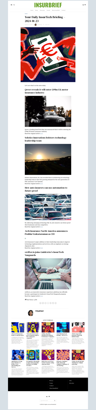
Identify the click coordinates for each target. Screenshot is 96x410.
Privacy (51, 380)
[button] (54, 400)
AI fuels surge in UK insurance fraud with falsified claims (77, 335)
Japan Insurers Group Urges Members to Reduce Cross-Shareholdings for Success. (16, 364)
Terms (51, 383)
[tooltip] (83, 5)
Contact (51, 385)
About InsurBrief (53, 388)
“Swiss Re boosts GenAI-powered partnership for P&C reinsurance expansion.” (32, 336)
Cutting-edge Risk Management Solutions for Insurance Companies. (48, 335)
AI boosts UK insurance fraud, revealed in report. (17, 334)
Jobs (70, 380)
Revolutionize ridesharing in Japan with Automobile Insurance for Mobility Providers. (32, 363)
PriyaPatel (39, 24)
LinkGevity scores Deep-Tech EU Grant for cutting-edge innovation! (48, 363)
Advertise (71, 383)
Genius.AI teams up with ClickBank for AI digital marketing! (78, 363)
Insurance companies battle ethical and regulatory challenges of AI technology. (63, 363)
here (41, 133)
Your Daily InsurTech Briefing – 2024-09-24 (62, 334)
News (26, 13)
